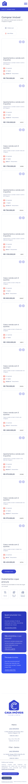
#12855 (21, 78)
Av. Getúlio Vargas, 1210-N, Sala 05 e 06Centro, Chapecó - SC (14, 755)
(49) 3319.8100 (14, 729)
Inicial (3, 9)
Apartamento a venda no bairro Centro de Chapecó (13, 63)
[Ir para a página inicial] (14, 708)
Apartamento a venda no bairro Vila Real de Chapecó (13, 459)
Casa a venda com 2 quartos (11, 499)
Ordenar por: (10, 28)
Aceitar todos (6, 778)
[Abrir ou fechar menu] (25, 3)
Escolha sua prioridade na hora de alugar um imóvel (13, 582)
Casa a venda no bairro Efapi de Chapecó (11, 283)
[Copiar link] (20, 41)
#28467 (21, 298)
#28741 (21, 342)
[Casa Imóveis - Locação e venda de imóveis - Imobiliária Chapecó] (4, 3)
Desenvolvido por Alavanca (20, 781)
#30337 (21, 430)
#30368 (21, 474)
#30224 (21, 386)
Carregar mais (9, 571)
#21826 (21, 166)
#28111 (21, 254)
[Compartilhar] (23, 41)
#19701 (21, 122)
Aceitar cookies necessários (10, 773)
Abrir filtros (10, 33)
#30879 (21, 518)
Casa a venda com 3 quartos (11, 147)
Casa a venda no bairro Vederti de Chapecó (12, 550)
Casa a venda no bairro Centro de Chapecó (12, 418)
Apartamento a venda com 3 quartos (13, 59)
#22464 (21, 210)
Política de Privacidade (8, 769)
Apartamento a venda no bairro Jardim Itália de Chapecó (13, 239)
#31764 (21, 562)
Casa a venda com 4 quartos (11, 325)
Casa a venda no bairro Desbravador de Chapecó (13, 371)
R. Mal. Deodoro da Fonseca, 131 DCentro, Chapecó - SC (14, 732)
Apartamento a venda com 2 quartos (13, 191)
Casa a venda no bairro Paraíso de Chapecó (12, 330)
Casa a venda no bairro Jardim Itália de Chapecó (13, 151)
